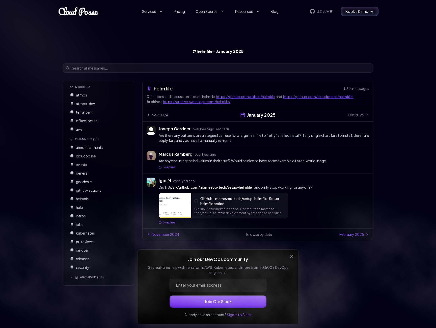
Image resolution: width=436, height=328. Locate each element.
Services (149, 11)
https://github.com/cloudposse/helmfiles (318, 96)
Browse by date (259, 234)
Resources (244, 11)
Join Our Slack (218, 301)
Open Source (206, 11)
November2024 (165, 234)
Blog (274, 11)
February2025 (351, 234)
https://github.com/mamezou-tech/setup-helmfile (208, 187)
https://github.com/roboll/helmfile (245, 96)
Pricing (179, 11)
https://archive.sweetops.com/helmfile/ (196, 101)
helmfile (163, 88)
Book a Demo (356, 11)
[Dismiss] (291, 257)
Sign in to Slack (239, 314)
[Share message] (233, 128)
